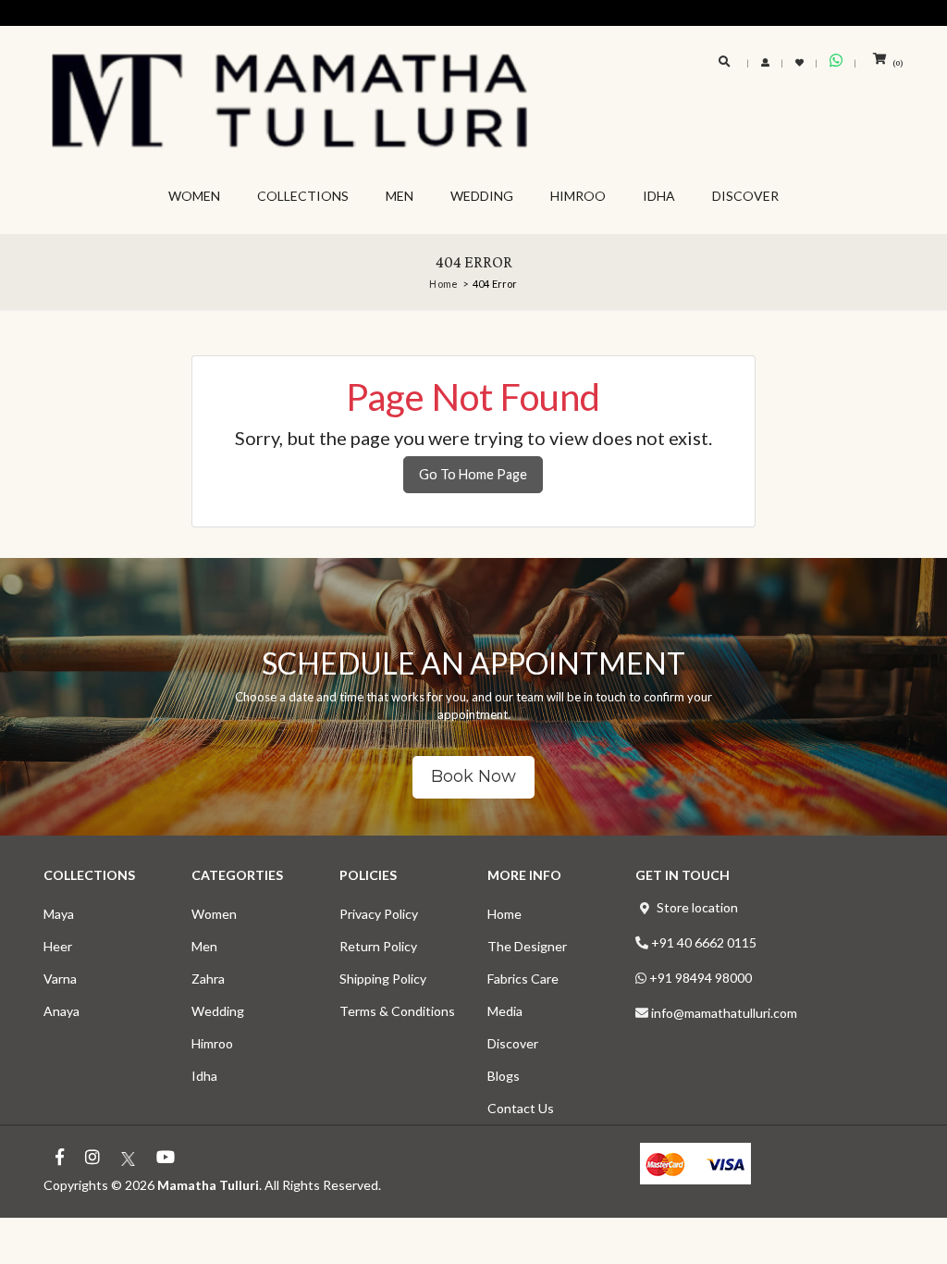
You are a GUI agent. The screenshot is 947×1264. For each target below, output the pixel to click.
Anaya (61, 1011)
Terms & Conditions (397, 1011)
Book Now (473, 776)
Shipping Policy (382, 978)
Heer (57, 946)
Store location (697, 907)
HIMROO (578, 196)
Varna (60, 978)
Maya (58, 914)
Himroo (212, 1043)
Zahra (208, 978)
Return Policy (378, 946)
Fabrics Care (523, 978)
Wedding (217, 1011)
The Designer (527, 946)
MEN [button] (399, 196)
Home (504, 914)
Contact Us (520, 1108)
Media (505, 1011)
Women (214, 914)
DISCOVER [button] (745, 196)
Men (204, 946)
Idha (204, 1076)
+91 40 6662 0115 (703, 942)
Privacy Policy (378, 914)
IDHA (659, 196)
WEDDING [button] (481, 196)
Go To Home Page (473, 474)
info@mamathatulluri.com (724, 1013)
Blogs (503, 1076)
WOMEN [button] (194, 196)
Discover (512, 1043)
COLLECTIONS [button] (303, 196)
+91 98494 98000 (700, 977)
